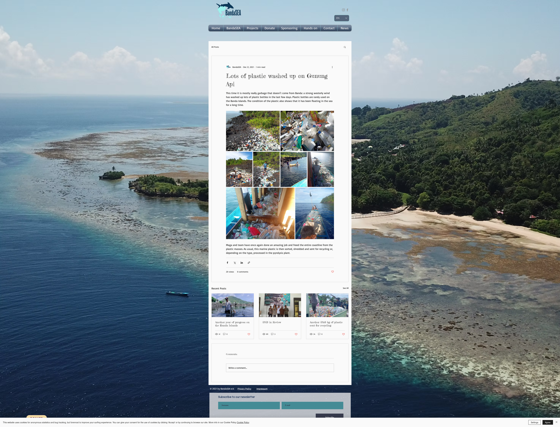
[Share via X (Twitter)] (234, 262)
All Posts (215, 47)
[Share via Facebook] (227, 262)
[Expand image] (253, 131)
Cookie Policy (243, 422)
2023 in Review (271, 322)
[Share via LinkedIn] (241, 262)
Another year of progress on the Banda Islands (232, 324)
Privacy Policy (244, 388)
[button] (233, 28)
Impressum (262, 388)
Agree (548, 422)
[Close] (556, 422)
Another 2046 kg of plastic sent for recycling (326, 324)
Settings (534, 422)
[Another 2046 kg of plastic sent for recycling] (327, 305)
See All (346, 288)
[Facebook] (347, 10)
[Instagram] (343, 10)
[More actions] (332, 67)
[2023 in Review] (280, 305)
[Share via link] (248, 262)
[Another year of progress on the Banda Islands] (233, 305)
